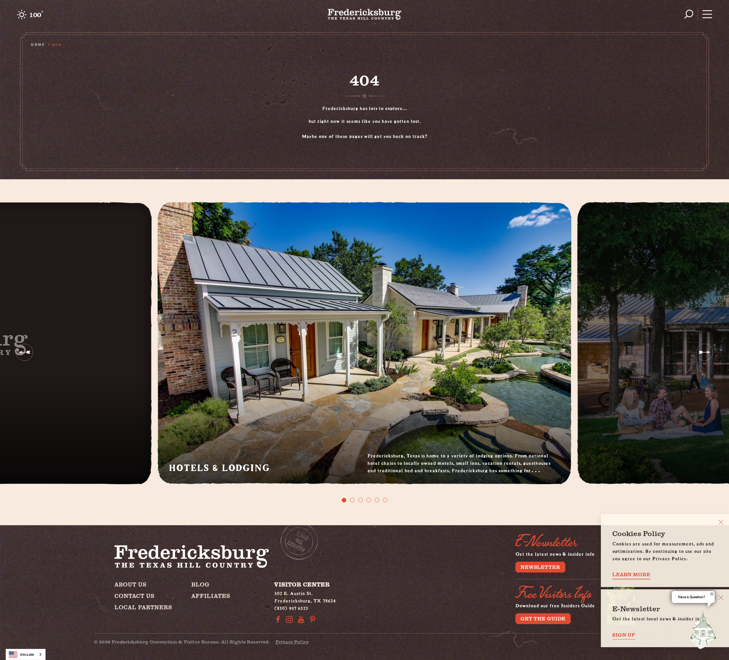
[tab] (344, 500)
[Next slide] (704, 352)
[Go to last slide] (24, 352)
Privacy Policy (292, 641)
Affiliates (210, 596)
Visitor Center (302, 584)
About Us (130, 584)
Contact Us (134, 596)
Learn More (631, 574)
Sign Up (623, 634)
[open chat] (703, 630)
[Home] (365, 14)
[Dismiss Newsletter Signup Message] (720, 597)
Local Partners (143, 607)
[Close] (720, 522)
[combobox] (26, 654)
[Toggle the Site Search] (688, 14)
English (27, 654)
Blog (200, 584)
